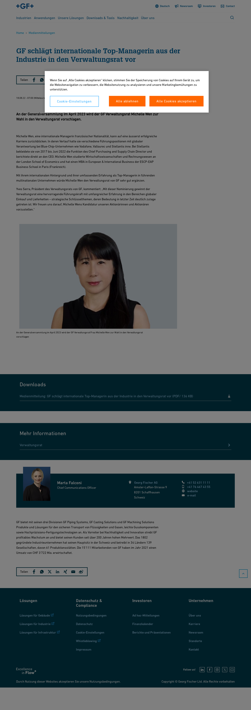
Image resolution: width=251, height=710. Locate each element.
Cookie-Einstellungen (74, 101)
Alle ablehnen (127, 101)
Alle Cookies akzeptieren (176, 101)
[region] (127, 92)
